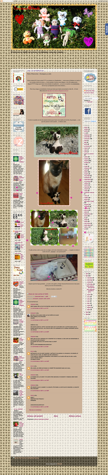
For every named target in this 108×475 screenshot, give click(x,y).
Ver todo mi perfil (89, 93)
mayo (88, 301)
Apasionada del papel (19, 243)
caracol (86, 148)
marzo (88, 305)
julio (88, 297)
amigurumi (35, 298)
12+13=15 (86, 129)
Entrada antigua (75, 416)
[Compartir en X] (54, 296)
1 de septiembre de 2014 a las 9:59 (39, 320)
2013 (87, 312)
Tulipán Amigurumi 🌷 (22, 225)
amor (85, 140)
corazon (86, 158)
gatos (44, 298)
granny (86, 172)
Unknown (33, 304)
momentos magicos (89, 192)
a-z (85, 133)
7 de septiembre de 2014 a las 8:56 (39, 407)
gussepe (86, 174)
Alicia (32, 351)
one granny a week (89, 201)
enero (88, 309)
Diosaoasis (33, 313)
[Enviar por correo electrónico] (52, 296)
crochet (41, 298)
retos (48, 298)
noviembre (89, 280)
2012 (87, 314)
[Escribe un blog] (53, 296)
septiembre (90, 284)
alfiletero (87, 136)
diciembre (89, 278)
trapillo (86, 227)
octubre (89, 282)
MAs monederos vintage (22, 257)
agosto (89, 294)
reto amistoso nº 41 (21, 339)
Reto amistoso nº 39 (21, 321)
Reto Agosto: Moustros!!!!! (90, 286)
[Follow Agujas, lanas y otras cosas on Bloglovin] (90, 122)
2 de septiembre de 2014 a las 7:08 (40, 380)
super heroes (87, 225)
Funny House (18, 253)
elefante (86, 162)
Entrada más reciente (35, 416)
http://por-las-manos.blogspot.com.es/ (57, 90)
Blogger (59, 464)
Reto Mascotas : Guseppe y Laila (90, 291)
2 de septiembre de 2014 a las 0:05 (40, 370)
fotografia (87, 168)
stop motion (87, 223)
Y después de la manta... (22, 236)
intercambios (87, 179)
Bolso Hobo (20, 194)
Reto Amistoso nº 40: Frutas (21, 424)
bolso (85, 144)
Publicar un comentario (35, 410)
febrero (89, 307)
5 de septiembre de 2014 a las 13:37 (40, 390)
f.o (85, 164)
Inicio (56, 416)
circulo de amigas (88, 153)
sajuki (32, 395)
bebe (85, 142)
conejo (86, 157)
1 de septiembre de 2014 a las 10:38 (40, 332)
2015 (87, 273)
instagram (86, 177)
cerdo (85, 150)
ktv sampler (87, 181)
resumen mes (87, 214)
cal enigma (87, 146)
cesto (85, 152)
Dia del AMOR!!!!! (18, 409)
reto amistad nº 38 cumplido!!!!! (21, 393)
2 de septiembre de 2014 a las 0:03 (40, 361)
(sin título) (21, 374)
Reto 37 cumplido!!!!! (21, 283)
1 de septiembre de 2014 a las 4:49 (39, 308)
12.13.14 (21, 439)
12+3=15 (86, 131)
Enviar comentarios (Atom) (41, 419)
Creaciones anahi (90, 90)
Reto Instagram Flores (21, 178)
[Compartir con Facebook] (56, 296)
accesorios (87, 135)
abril (88, 303)
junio (88, 299)
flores (86, 166)
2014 (87, 276)
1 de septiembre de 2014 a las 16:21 (39, 346)
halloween (87, 175)
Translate (89, 102)
